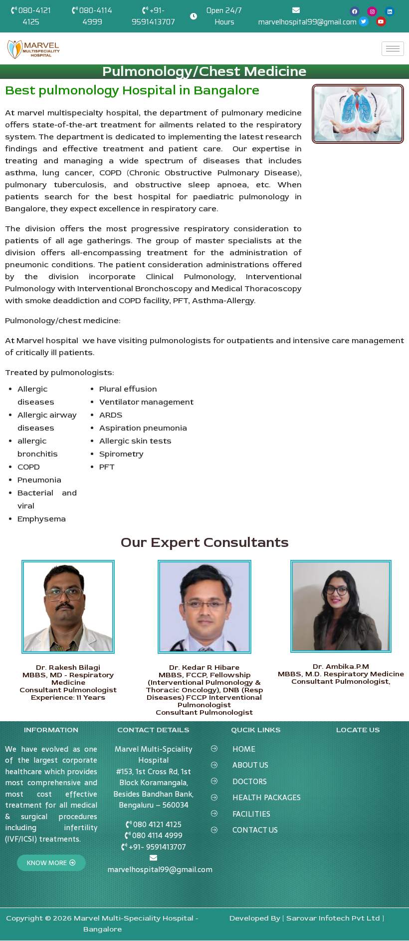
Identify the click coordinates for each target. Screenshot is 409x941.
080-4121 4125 (34, 16)
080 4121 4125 (157, 824)
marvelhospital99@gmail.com (307, 22)
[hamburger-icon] (393, 48)
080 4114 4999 (157, 835)
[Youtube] (381, 21)
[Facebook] (355, 11)
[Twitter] (364, 21)
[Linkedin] (390, 11)
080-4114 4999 (95, 16)
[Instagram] (372, 11)
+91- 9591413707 (153, 16)
